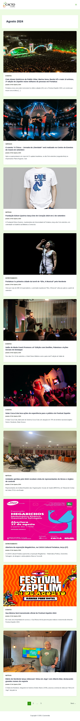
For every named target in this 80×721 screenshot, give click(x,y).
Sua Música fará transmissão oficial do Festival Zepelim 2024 (30, 613)
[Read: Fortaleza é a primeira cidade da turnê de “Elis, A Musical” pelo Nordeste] (40, 254)
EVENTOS (8, 76)
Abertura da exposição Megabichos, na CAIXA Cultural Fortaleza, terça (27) (36, 547)
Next (73, 703)
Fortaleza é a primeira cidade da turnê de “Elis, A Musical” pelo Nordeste (35, 281)
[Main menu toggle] (76, 5)
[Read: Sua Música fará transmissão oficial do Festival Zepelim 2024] (40, 585)
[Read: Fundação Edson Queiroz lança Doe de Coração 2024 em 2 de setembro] (40, 188)
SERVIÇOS (8, 144)
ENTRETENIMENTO (11, 278)
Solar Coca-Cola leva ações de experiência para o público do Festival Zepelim (37, 413)
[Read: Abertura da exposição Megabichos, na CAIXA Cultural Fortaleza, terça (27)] (40, 519)
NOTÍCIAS (8, 212)
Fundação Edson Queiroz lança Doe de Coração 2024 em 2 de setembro (35, 216)
